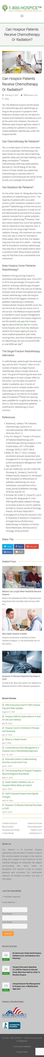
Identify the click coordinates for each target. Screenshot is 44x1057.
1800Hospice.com (30, 95)
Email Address (9, 902)
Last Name (7, 922)
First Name (7, 913)
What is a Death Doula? (16, 739)
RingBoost (23, 1041)
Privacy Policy (22, 1052)
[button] (7, 546)
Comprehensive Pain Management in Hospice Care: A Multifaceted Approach (26, 986)
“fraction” (23, 364)
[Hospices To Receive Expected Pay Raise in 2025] (22, 662)
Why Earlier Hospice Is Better (14, 634)
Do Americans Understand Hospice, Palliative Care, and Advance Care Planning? (27, 955)
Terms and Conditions (22, 1046)
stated (30, 170)
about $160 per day (18, 324)
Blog (7, 98)
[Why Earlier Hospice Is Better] (22, 619)
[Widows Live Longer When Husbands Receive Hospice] (22, 577)
